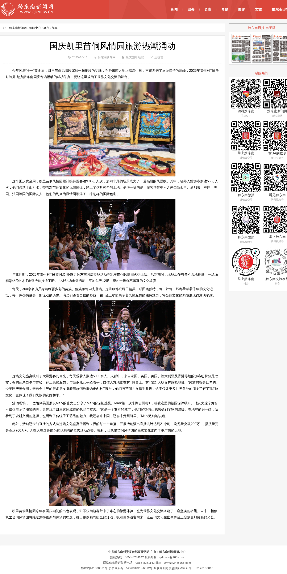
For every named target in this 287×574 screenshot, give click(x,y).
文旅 (258, 9)
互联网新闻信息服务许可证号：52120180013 (183, 568)
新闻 (174, 9)
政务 (191, 9)
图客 (241, 9)
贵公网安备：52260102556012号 (131, 568)
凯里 (55, 28)
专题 (224, 9)
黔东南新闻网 (18, 28)
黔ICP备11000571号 (94, 568)
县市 (208, 9)
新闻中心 (35, 28)
